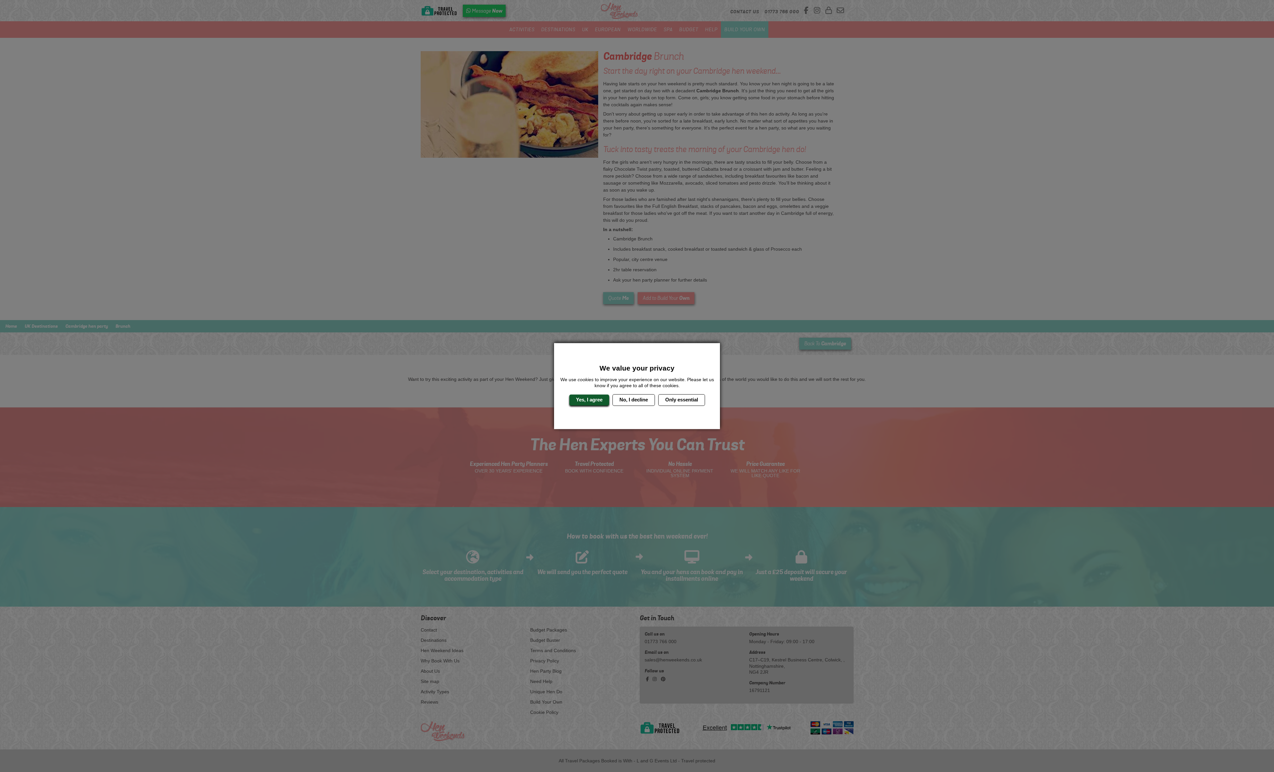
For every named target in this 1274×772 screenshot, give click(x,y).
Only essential (681, 400)
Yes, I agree (589, 400)
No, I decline (633, 400)
